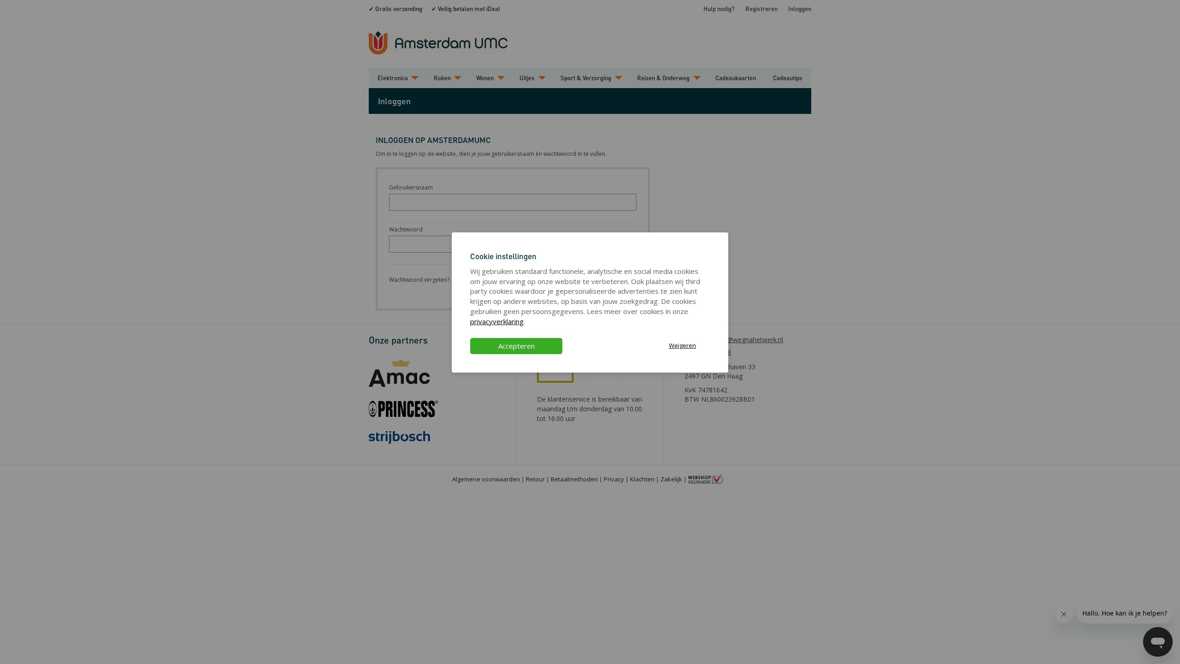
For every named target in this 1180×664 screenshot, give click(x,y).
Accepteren (516, 345)
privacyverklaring (497, 321)
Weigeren (682, 345)
